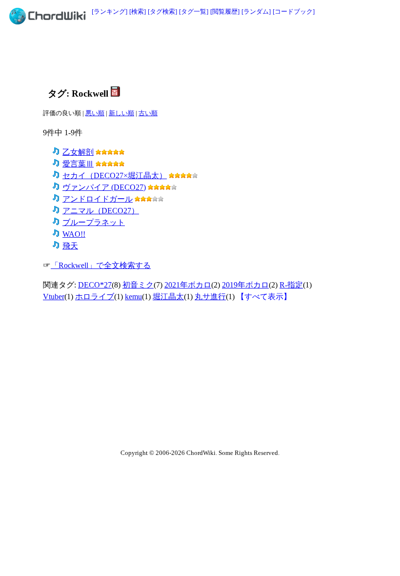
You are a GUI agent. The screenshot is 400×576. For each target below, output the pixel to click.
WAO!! (73, 234)
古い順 (148, 113)
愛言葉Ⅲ (78, 164)
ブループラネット (93, 222)
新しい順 (121, 113)
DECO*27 (95, 285)
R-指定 (291, 285)
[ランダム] (256, 11)
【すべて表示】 (264, 296)
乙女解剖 (78, 152)
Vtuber (53, 296)
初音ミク (138, 285)
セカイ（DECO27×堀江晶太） (114, 175)
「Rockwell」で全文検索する (101, 265)
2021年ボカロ (187, 285)
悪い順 (94, 113)
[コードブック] (294, 11)
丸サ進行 (210, 296)
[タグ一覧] (193, 11)
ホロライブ (94, 296)
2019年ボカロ (245, 285)
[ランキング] (109, 11)
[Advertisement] (220, 55)
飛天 (70, 246)
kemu (133, 296)
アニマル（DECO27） (100, 210)
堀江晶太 (168, 296)
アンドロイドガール (97, 199)
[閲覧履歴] (225, 11)
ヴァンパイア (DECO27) (104, 187)
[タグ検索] (162, 11)
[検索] (137, 11)
